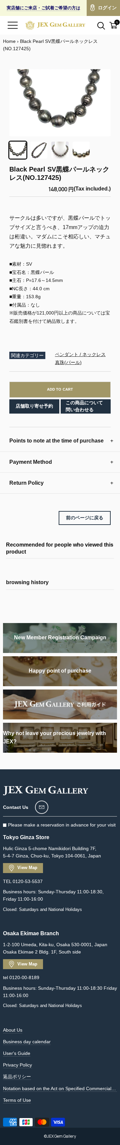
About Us (12, 1030)
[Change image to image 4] (81, 150)
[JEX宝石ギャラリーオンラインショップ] (55, 25)
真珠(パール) (68, 362)
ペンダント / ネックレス (80, 354)
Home (9, 41)
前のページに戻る (84, 517)
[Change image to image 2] (38, 150)
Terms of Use (17, 1100)
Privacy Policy (17, 1065)
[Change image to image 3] (59, 150)
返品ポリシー (17, 1076)
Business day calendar (27, 1041)
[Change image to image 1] (17, 150)
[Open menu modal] (12, 25)
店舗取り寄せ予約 (34, 406)
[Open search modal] (97, 25)
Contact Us (15, 807)
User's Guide (16, 1053)
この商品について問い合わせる (84, 406)
